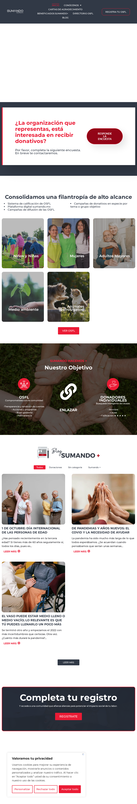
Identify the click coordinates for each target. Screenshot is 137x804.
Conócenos (71, 5)
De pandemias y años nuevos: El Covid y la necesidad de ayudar (101, 530)
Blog (65, 17)
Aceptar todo (69, 789)
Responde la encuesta (105, 136)
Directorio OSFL (83, 13)
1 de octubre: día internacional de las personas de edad (31, 530)
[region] (46, 775)
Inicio (55, 5)
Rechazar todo (45, 789)
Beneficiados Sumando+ (52, 13)
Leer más (68, 662)
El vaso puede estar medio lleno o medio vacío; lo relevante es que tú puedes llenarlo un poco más (33, 620)
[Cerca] (83, 754)
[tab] (129, 57)
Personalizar (22, 789)
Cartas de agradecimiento (65, 9)
